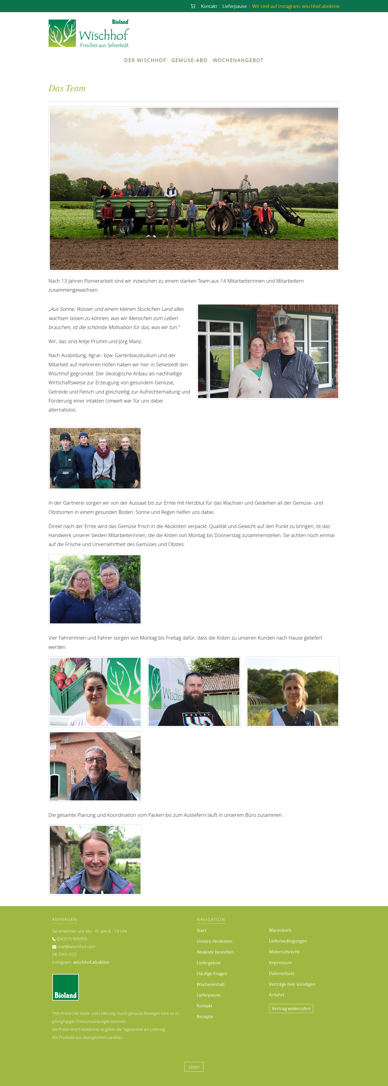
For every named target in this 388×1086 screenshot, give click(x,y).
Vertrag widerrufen (291, 1008)
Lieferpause (235, 6)
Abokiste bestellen (215, 952)
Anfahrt (276, 995)
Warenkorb (280, 930)
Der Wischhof (145, 60)
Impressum (280, 962)
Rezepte (205, 1016)
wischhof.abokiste (91, 962)
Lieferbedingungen (288, 941)
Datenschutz (281, 973)
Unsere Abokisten (214, 941)
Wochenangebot (238, 60)
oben (194, 1067)
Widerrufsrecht (284, 952)
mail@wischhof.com (76, 946)
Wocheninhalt (211, 984)
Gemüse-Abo (189, 60)
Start (201, 930)
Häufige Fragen (212, 973)
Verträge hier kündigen (292, 984)
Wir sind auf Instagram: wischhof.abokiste (296, 6)
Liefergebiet (209, 963)
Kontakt (209, 6)
